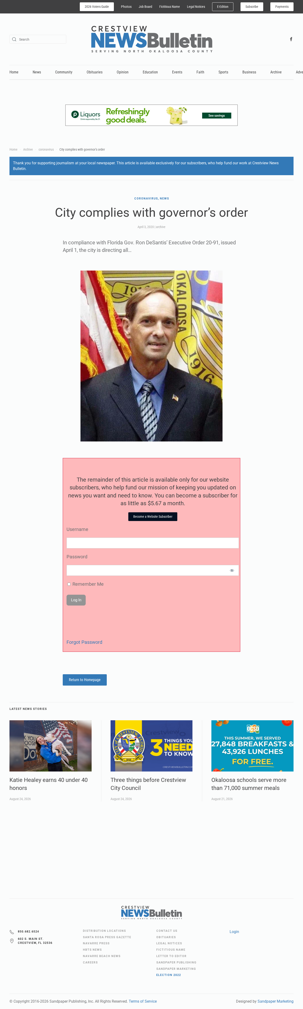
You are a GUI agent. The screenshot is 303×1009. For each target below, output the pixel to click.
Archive (276, 72)
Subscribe (251, 6)
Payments (282, 6)
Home (13, 72)
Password (77, 557)
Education (150, 72)
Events (177, 72)
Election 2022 (168, 975)
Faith (200, 72)
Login (234, 931)
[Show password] (232, 570)
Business (249, 72)
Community (63, 72)
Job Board (145, 6)
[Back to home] (152, 39)
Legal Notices (196, 6)
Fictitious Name (169, 6)
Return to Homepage (85, 680)
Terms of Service (143, 1001)
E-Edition (222, 6)
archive (160, 227)
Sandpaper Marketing (276, 1001)
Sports (223, 72)
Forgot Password (84, 642)
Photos (126, 6)
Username (77, 529)
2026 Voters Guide (97, 6)
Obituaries (94, 72)
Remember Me (87, 584)
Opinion (123, 72)
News (37, 72)
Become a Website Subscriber (152, 516)
